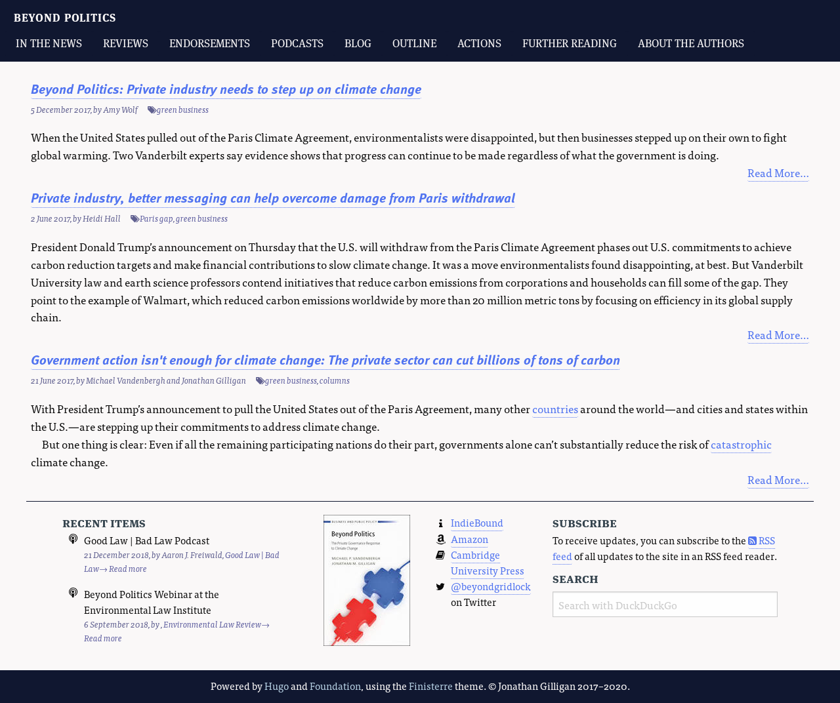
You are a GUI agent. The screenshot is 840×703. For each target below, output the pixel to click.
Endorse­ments (209, 43)
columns (335, 380)
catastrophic (741, 443)
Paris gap (156, 218)
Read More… (778, 172)
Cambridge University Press (487, 562)
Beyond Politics (65, 17)
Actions (479, 43)
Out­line (414, 43)
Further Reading (569, 43)
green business (183, 109)
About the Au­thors (691, 43)
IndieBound (477, 522)
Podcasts (297, 43)
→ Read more (123, 568)
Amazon (469, 539)
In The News (49, 43)
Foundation (335, 685)
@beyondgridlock (491, 586)
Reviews (125, 43)
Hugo (276, 685)
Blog (358, 43)
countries (555, 408)
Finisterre (431, 685)
